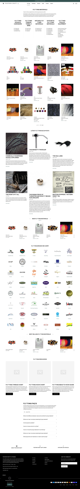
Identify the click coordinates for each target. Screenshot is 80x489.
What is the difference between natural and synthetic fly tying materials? (38, 415)
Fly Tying (28, 3)
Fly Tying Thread (28, 28)
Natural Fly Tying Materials (39, 22)
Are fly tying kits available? (28, 422)
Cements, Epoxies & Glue (62, 28)
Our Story (46, 457)
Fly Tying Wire (27, 30)
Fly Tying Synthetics (49, 34)
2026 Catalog (47, 459)
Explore (51, 3)
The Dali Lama (58, 156)
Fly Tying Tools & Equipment (62, 22)
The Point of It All (12, 194)
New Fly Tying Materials (40, 218)
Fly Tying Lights (60, 30)
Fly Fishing (33, 3)
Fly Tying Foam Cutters (62, 29)
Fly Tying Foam (49, 33)
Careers (46, 462)
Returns (46, 464)
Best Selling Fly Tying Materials (40, 334)
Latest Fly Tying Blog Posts (40, 130)
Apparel (33, 462)
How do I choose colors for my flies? (31, 426)
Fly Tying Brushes (49, 28)
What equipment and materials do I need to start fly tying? (35, 436)
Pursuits (47, 3)
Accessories (34, 464)
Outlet (43, 3)
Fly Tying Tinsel (27, 29)
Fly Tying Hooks (16, 28)
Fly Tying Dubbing (49, 30)
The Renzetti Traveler (37, 149)
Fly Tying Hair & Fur (38, 28)
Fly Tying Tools (60, 34)
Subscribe (64, 466)
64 (40, 125)
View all (40, 220)
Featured (38, 3)
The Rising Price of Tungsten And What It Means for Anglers (39, 196)
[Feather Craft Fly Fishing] (10, 3)
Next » (43, 125)
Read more (7, 166)
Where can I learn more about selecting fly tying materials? (35, 419)
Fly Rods (33, 459)
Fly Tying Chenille (49, 29)
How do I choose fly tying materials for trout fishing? (34, 429)
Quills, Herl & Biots (38, 30)
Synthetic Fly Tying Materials (50, 22)
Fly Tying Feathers (38, 29)
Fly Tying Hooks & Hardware (18, 22)
